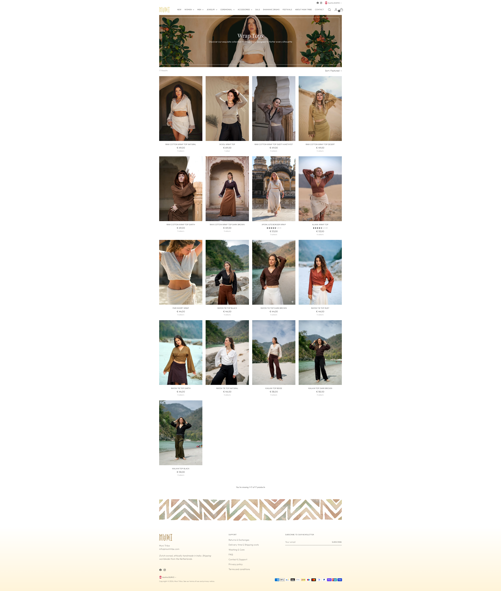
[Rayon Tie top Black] (227, 272)
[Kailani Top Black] (180, 432)
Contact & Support (238, 559)
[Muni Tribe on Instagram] (321, 3)
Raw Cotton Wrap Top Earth (181, 224)
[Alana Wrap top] (320, 188)
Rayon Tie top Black (227, 308)
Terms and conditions (239, 569)
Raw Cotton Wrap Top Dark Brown (227, 224)
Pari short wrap (181, 308)
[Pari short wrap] (180, 272)
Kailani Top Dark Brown (320, 388)
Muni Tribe (178, 581)
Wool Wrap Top (227, 144)
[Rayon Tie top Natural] (227, 352)
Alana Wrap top (320, 224)
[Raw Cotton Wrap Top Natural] (180, 108)
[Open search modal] (329, 9)
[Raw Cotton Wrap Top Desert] (320, 108)
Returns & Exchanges (239, 539)
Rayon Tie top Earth (181, 388)
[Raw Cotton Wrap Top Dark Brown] (227, 188)
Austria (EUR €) (334, 3)
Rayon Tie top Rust (320, 308)
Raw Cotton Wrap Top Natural (180, 144)
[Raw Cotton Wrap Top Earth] (180, 188)
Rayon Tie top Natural (227, 388)
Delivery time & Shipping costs (244, 544)
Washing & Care (236, 549)
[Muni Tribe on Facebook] (318, 3)
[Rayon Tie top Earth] (180, 352)
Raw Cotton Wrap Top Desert (320, 144)
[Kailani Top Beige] (273, 352)
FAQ (231, 554)
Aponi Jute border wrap (274, 224)
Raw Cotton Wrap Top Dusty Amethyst (274, 144)
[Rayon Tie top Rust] (320, 272)
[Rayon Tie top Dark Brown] (273, 272)
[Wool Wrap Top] (227, 108)
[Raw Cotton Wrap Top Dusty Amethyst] (273, 108)
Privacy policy (236, 564)
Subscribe (337, 542)
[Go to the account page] (335, 9)
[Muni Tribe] (164, 9)
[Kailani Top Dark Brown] (320, 352)
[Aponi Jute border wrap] (273, 188)
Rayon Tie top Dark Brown (274, 308)
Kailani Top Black (180, 468)
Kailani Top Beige (273, 388)
